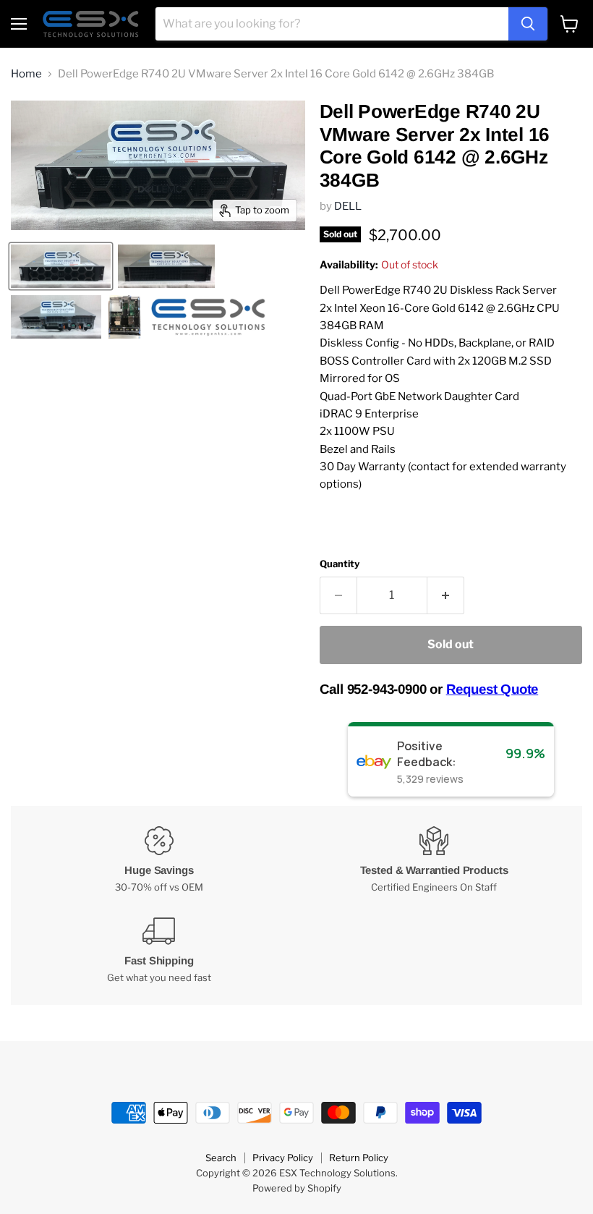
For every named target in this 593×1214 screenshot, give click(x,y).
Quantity (339, 564)
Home (26, 74)
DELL (348, 206)
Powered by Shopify (296, 1188)
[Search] (527, 24)
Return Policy (358, 1157)
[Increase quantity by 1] (445, 595)
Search (220, 1157)
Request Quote (492, 689)
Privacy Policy (282, 1157)
